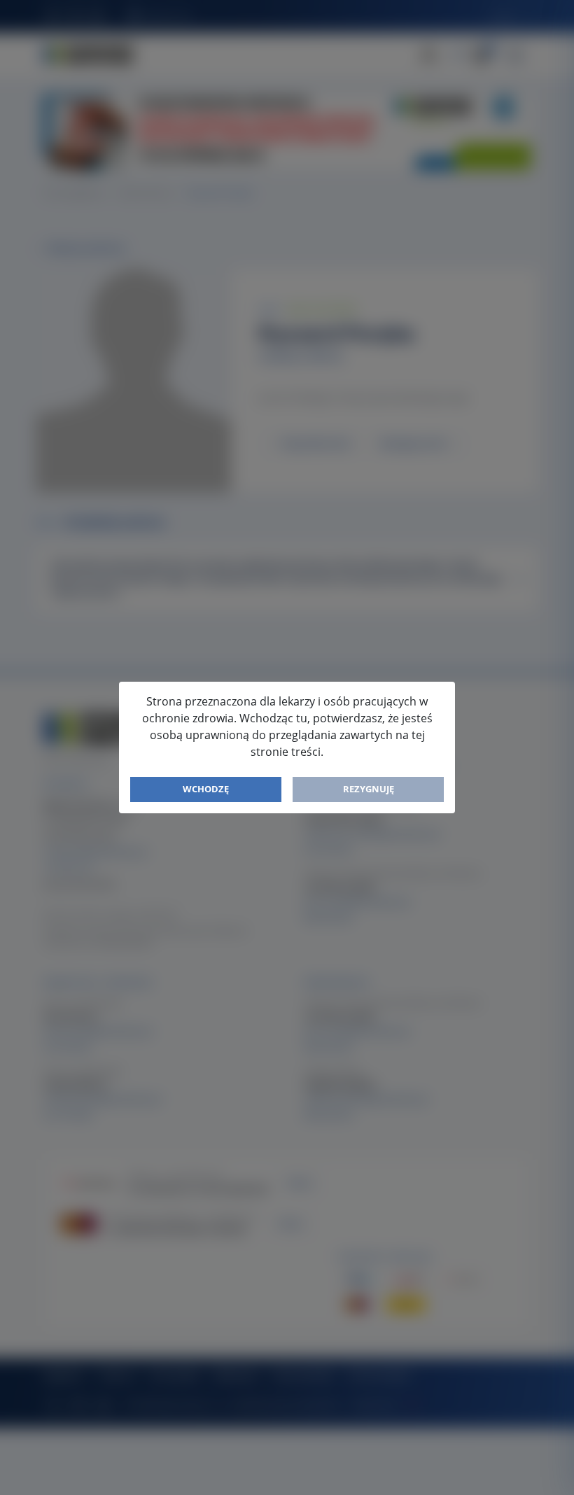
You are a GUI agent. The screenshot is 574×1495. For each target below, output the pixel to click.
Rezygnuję (368, 788)
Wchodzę (206, 788)
